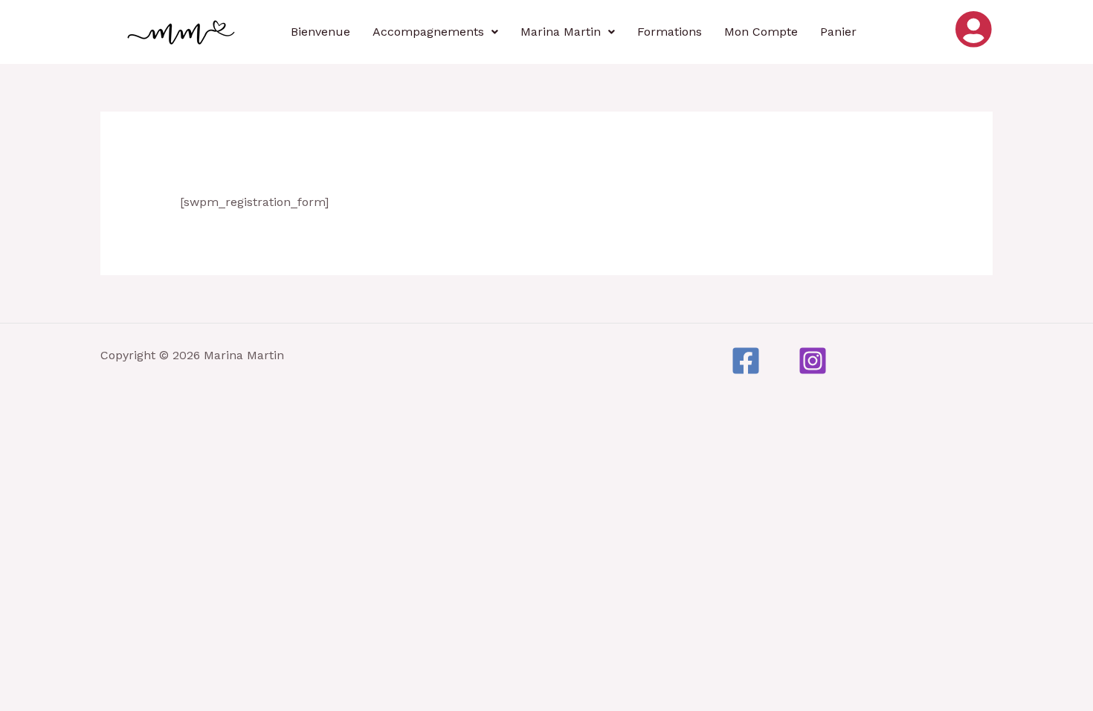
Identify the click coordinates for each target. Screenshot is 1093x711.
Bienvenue (320, 32)
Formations (669, 32)
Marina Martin (560, 32)
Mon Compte (761, 32)
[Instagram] (813, 361)
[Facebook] (746, 361)
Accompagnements (428, 32)
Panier (838, 32)
